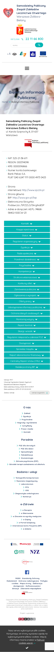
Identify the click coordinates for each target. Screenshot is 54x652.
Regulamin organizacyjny (25, 241)
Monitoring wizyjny (25, 319)
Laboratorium (27, 484)
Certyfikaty (27, 426)
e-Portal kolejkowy (27, 523)
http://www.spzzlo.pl (33, 190)
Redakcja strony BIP (25, 367)
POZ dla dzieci (27, 449)
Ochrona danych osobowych (25, 313)
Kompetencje (25, 271)
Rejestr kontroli (25, 325)
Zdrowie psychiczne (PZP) (27, 461)
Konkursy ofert (25, 283)
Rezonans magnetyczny (27, 481)
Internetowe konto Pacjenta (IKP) (27, 526)
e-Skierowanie (27, 513)
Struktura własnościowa (25, 277)
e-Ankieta (27, 529)
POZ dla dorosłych (27, 446)
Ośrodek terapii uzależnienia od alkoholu (27, 464)
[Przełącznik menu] (27, 68)
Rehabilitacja (27, 455)
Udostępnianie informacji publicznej (25, 307)
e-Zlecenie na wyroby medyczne (27, 516)
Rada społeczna (25, 253)
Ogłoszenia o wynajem (25, 295)
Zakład (27, 413)
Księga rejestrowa (25, 229)
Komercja (27, 497)
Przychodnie (25, 265)
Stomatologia (27, 458)
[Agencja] (27, 619)
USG (27, 490)
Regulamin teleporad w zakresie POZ (25, 337)
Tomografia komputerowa (27, 478)
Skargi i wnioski (25, 331)
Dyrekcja (25, 247)
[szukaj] (39, 45)
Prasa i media (27, 429)
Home (5, 102)
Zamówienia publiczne (25, 289)
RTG (27, 487)
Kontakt (25, 223)
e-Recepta (27, 510)
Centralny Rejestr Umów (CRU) (25, 361)
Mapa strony (25, 583)
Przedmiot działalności (25, 259)
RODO (17, 578)
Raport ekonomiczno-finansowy (25, 355)
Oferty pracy (25, 301)
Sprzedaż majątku (25, 349)
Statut (25, 235)
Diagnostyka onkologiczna (27, 493)
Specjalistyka (27, 452)
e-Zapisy (27, 519)
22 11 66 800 (34, 39)
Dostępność (25, 343)
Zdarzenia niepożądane (31, 588)
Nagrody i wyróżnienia (27, 423)
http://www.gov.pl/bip (25, 197)
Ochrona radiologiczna (28, 581)
